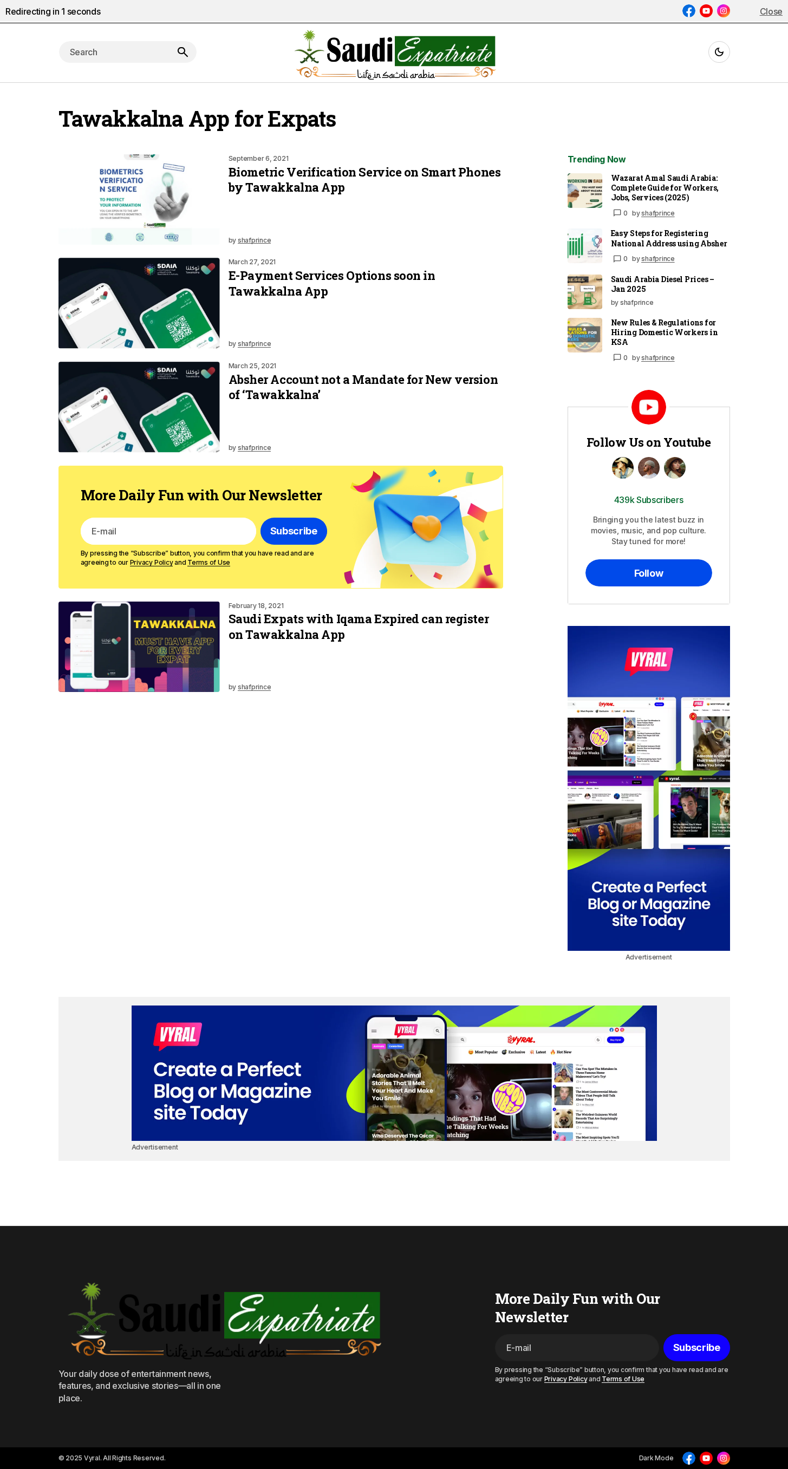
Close (771, 11)
